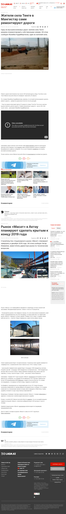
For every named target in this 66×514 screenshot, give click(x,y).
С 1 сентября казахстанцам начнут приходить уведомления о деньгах (57, 244)
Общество (3, 26)
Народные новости (23, 464)
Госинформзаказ (23, 472)
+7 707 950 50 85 (39, 472)
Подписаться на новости (57, 468)
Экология (4, 472)
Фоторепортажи (23, 470)
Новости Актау (15, 7)
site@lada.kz (37, 466)
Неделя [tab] (53, 228)
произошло (32, 376)
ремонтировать (30, 145)
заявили (29, 399)
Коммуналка (4, 470)
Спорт (3, 476)
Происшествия (5, 466)
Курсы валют (22, 476)
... (51, 6)
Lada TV (21, 468)
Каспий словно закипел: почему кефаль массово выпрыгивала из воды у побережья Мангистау (56, 264)
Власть (3, 464)
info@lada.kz (41, 488)
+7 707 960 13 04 (39, 478)
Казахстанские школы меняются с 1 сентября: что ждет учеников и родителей (57, 274)
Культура (4, 474)
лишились (20, 380)
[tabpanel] (57, 255)
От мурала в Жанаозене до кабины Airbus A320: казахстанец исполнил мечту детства (57, 254)
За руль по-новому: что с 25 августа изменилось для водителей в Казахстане (57, 234)
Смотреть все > (32, 3)
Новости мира (22, 466)
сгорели (18, 378)
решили (19, 147)
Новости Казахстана (24, 462)
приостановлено (5, 413)
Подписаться (43, 165)
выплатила (22, 406)
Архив (19, 474)
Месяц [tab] (58, 228)
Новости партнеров (6, 169)
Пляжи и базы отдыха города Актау (57, 480)
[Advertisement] (25, 84)
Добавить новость (58, 464)
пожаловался (31, 154)
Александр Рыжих (14, 26)
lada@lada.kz (39, 489)
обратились (42, 394)
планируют (35, 149)
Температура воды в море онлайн (57, 476)
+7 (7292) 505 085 (39, 464)
